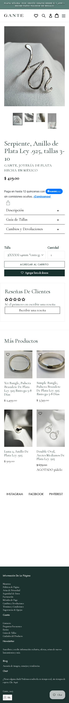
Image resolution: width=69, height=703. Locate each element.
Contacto (7, 623)
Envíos (5, 629)
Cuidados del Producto (13, 636)
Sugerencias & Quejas (12, 610)
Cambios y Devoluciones (24, 229)
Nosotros (7, 584)
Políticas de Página (11, 587)
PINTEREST (56, 494)
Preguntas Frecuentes (12, 626)
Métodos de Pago (10, 600)
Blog (5, 660)
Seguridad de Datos (11, 593)
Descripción (15, 210)
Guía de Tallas (16, 219)
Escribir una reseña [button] (32, 310)
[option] (17, 119)
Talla (7, 248)
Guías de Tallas (9, 633)
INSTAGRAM (15, 494)
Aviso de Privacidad (11, 590)
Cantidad (53, 248)
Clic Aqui (13, 682)
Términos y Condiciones (13, 606)
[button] (18, 357)
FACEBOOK (36, 494)
